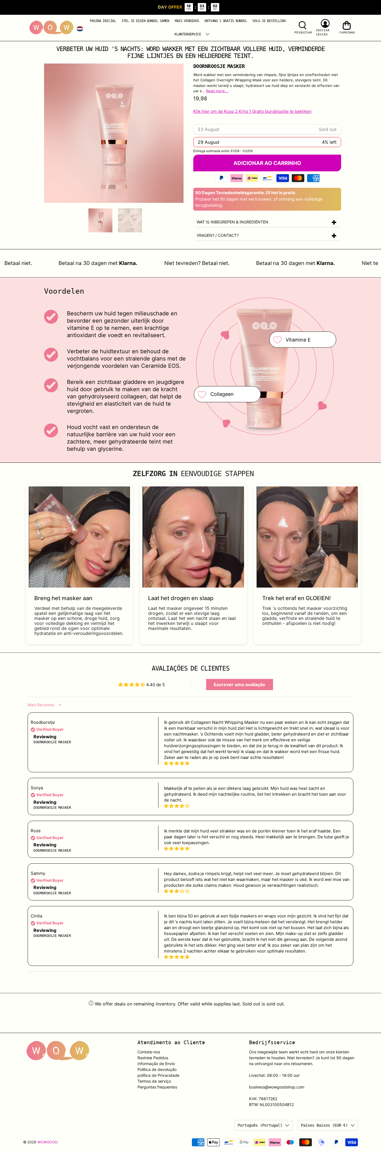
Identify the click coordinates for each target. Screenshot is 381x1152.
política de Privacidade (158, 1075)
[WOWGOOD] (51, 27)
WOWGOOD (47, 1142)
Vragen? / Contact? (218, 235)
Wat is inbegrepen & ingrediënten (232, 222)
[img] (257, 763)
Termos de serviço (154, 1081)
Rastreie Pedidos (153, 1057)
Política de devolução (157, 1069)
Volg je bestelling (269, 21)
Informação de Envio (156, 1063)
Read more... (217, 91)
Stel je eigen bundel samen (145, 21)
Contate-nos (149, 1051)
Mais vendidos (187, 21)
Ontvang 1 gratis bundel (225, 21)
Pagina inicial (103, 21)
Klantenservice (188, 34)
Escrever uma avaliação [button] (239, 684)
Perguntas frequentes (157, 1087)
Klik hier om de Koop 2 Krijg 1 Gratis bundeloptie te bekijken (252, 111)
